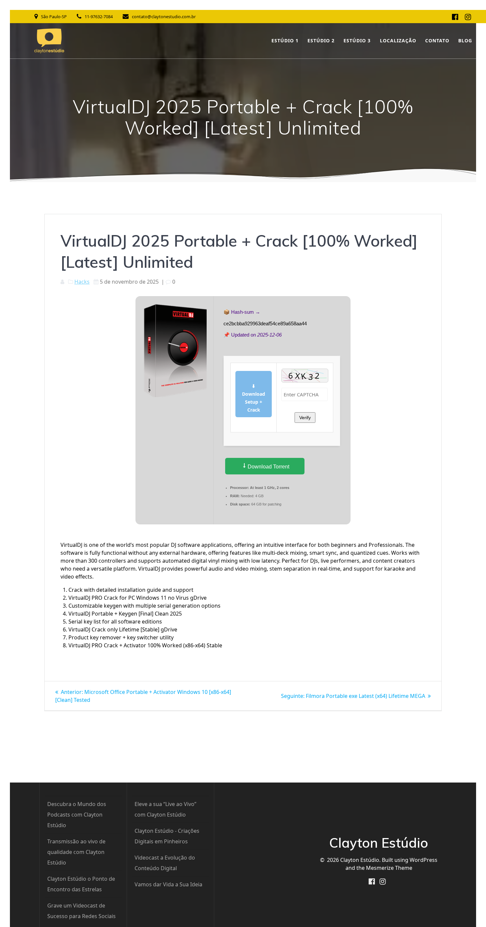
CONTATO (437, 40)
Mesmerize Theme (389, 867)
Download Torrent (267, 466)
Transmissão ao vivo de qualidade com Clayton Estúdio (76, 852)
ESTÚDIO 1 (285, 40)
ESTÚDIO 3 (357, 40)
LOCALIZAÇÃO (398, 40)
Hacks (82, 281)
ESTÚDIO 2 (321, 40)
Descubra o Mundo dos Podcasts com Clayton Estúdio (76, 814)
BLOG (465, 40)
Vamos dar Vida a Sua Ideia (168, 884)
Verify (305, 417)
